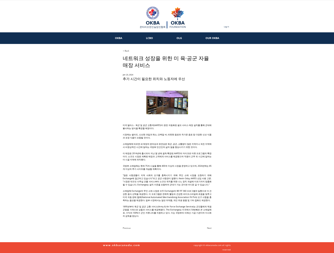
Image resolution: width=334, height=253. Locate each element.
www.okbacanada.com (121, 245)
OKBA (153, 23)
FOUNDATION (177, 27)
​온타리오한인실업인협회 (153, 26)
